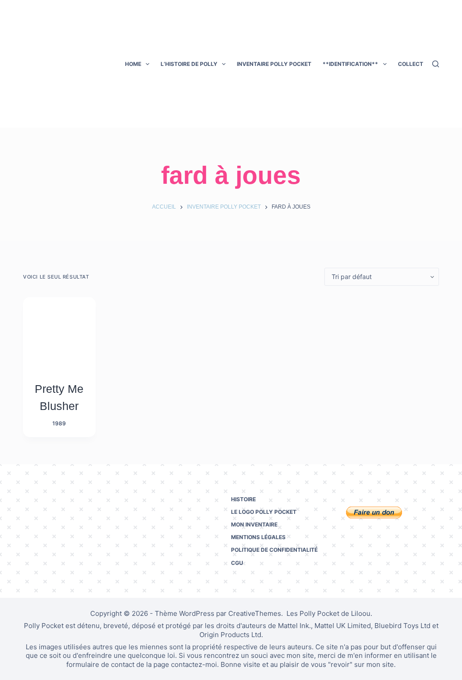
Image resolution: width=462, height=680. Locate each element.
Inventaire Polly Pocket (274, 64)
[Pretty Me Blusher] (59, 333)
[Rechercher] (435, 64)
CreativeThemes (254, 613)
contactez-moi (194, 664)
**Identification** (350, 64)
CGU (237, 562)
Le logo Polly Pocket (263, 511)
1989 (59, 423)
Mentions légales (258, 537)
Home (133, 64)
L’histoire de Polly (189, 64)
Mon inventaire (254, 524)
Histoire (243, 499)
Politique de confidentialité (274, 549)
